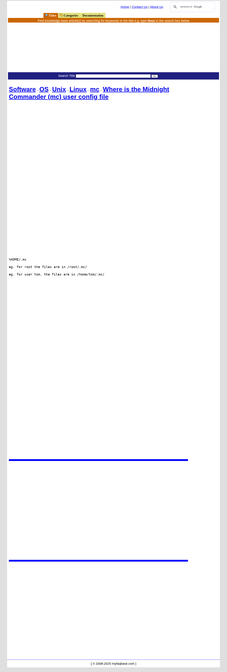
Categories (71, 15)
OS (44, 89)
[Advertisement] (113, 47)
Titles (52, 15)
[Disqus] (98, 510)
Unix (59, 89)
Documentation (93, 15)
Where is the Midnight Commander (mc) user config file (89, 93)
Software (22, 89)
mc (94, 89)
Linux (78, 89)
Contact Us (140, 7)
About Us (156, 7)
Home (125, 7)
